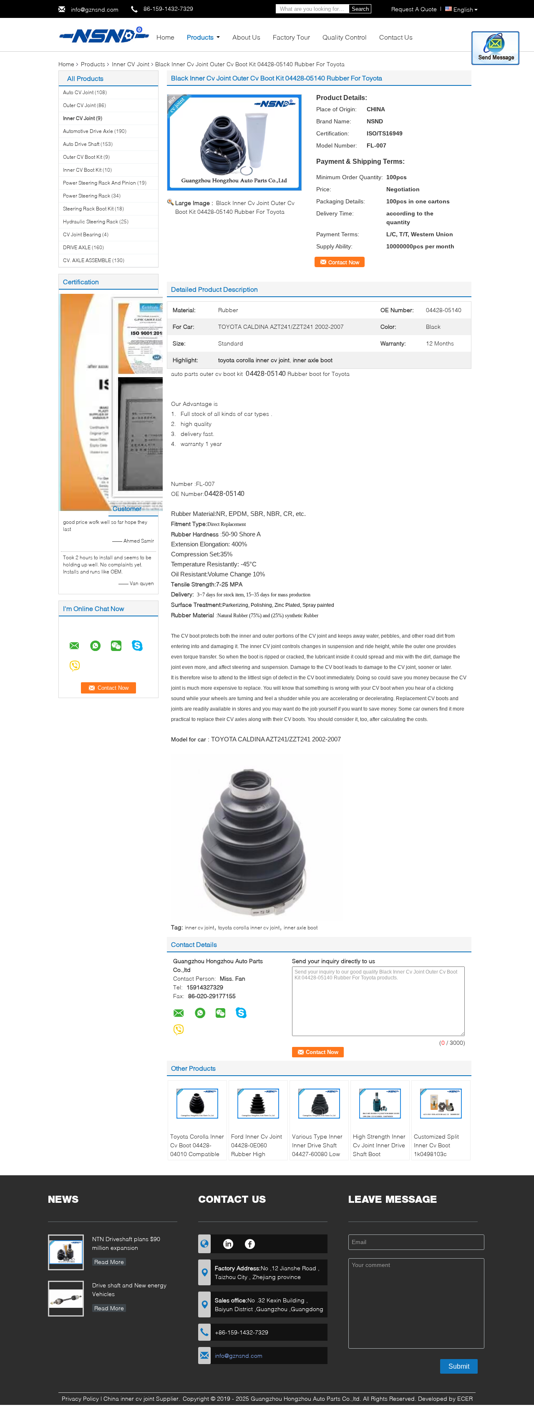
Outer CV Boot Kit (82, 157)
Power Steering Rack (86, 196)
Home (165, 37)
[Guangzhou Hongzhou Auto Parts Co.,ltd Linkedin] (228, 1243)
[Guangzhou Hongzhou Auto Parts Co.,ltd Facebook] (250, 1243)
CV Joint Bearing (82, 234)
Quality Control (344, 37)
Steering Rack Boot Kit (88, 208)
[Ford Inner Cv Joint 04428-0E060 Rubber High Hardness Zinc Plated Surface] (258, 1103)
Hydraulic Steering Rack (90, 221)
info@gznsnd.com (94, 9)
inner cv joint (199, 927)
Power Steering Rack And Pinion (99, 183)
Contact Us (396, 37)
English (463, 9)
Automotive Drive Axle (88, 131)
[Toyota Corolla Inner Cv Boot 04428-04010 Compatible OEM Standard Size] (197, 1103)
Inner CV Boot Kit (82, 170)
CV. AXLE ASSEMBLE (87, 260)
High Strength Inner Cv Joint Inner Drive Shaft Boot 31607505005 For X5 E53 (379, 1154)
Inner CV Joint (130, 64)
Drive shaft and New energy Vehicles (129, 1289)
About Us (246, 37)
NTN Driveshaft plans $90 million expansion (126, 1243)
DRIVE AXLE (77, 247)
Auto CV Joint (78, 92)
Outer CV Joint (79, 105)
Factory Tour (291, 37)
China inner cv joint (128, 1398)
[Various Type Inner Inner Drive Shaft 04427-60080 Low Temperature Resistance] (319, 1103)
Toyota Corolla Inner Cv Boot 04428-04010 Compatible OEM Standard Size (197, 1149)
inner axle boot (300, 927)
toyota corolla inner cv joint (249, 927)
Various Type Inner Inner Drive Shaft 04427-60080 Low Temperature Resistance (317, 1154)
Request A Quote (414, 9)
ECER (465, 1398)
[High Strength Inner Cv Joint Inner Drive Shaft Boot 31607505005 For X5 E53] (380, 1103)
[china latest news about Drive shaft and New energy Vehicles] (66, 1298)
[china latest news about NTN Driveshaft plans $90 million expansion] (66, 1252)
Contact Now (343, 262)
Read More (109, 1261)
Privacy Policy (80, 1398)
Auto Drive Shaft (81, 144)
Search (360, 9)
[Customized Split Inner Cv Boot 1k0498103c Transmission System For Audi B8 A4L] (441, 1103)
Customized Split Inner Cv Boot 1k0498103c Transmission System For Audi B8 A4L (440, 1158)
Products (200, 37)
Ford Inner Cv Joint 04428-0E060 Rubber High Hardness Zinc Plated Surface (256, 1154)
